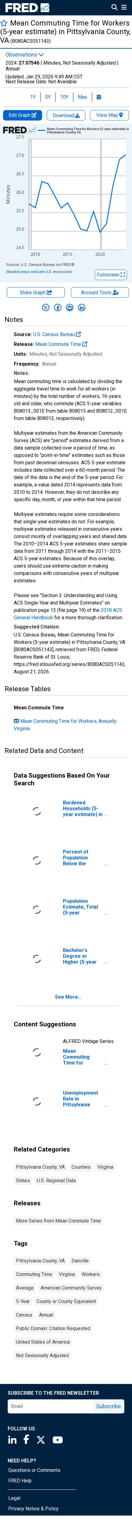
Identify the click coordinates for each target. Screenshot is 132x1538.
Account (96, 292)
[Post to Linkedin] (81, 307)
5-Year (23, 1301)
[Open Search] (114, 8)
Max (82, 97)
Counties (81, 1167)
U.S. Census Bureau (54, 334)
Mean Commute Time (58, 344)
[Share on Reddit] (69, 307)
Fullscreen (109, 275)
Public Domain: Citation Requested (53, 1328)
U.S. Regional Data (56, 1180)
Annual (46, 1315)
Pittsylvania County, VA (40, 1167)
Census (24, 1315)
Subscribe (108, 1406)
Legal (14, 1498)
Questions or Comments (34, 1470)
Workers (91, 1274)
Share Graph (33, 292)
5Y (48, 97)
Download (64, 115)
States (23, 1180)
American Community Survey (71, 1288)
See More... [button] (68, 997)
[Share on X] (45, 307)
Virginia (105, 1167)
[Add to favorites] (4, 22)
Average (25, 1288)
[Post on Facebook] (57, 307)
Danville (80, 1261)
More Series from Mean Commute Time (58, 1221)
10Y (64, 97)
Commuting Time (34, 1274)
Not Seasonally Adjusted (42, 1355)
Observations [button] (22, 54)
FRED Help (20, 1481)
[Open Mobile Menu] (124, 8)
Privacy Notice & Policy (33, 1509)
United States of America (43, 1342)
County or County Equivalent (66, 1301)
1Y (33, 97)
